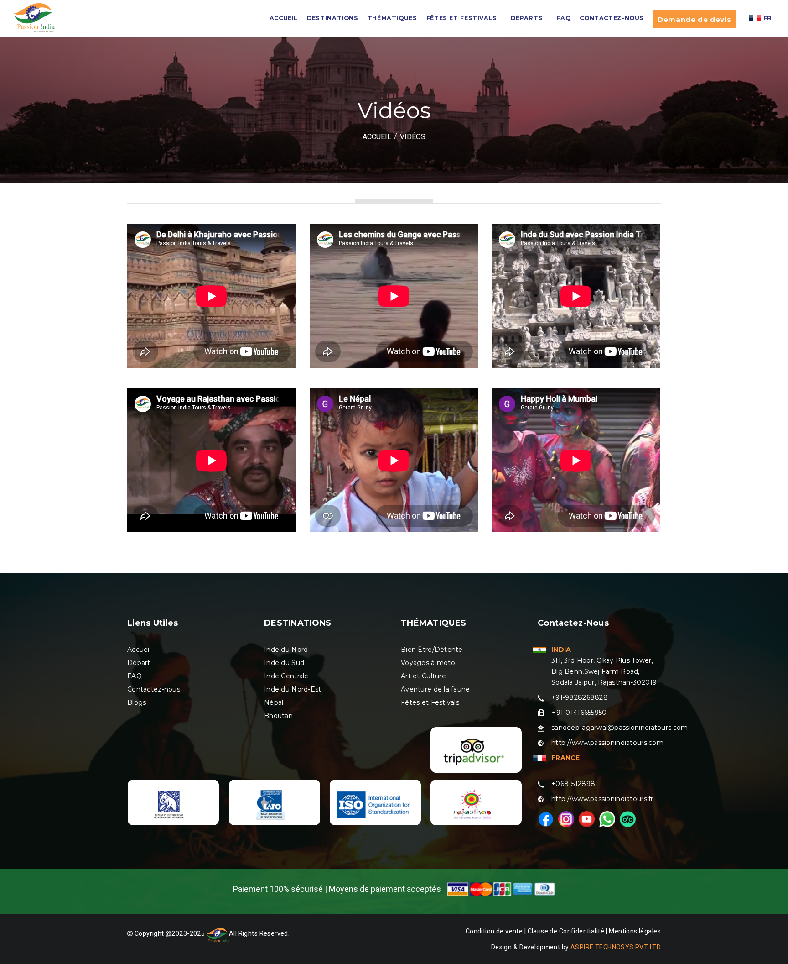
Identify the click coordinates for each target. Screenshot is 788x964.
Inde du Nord (286, 649)
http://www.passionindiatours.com (607, 743)
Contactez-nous (612, 18)
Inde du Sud (284, 663)
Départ (138, 663)
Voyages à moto (428, 663)
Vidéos (412, 136)
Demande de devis (694, 19)
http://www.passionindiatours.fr (602, 799)
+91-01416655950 (579, 712)
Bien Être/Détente (432, 649)
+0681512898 (573, 784)
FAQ (563, 18)
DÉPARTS (527, 18)
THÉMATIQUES (392, 18)
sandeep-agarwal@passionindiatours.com (619, 727)
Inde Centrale (286, 676)
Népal (273, 702)
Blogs (136, 702)
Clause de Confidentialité (567, 931)
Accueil (139, 649)
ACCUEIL (284, 18)
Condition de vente (494, 931)
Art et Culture (423, 676)
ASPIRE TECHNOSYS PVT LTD (615, 947)
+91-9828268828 (579, 697)
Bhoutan (278, 716)
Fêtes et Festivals (430, 702)
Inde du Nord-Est (292, 689)
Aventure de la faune (435, 689)
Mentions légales (635, 931)
